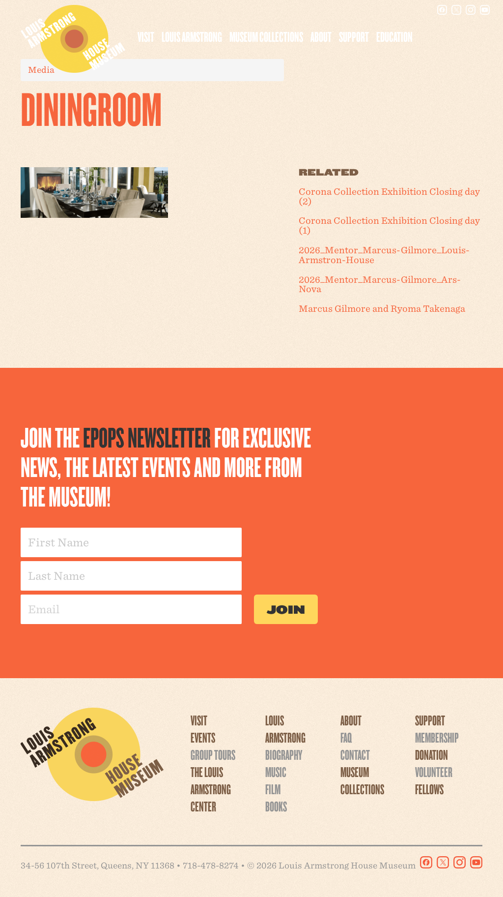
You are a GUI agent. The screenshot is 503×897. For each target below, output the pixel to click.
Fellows (429, 789)
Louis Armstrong (192, 36)
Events (203, 737)
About (321, 36)
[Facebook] (442, 10)
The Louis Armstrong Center (211, 789)
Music (275, 771)
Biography (283, 754)
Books (276, 806)
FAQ (346, 737)
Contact (355, 754)
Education (394, 36)
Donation (431, 754)
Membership (437, 737)
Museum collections (266, 36)
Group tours (213, 754)
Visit (146, 36)
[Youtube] (485, 10)
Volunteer (433, 771)
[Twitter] (456, 10)
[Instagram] (470, 10)
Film (272, 789)
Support (354, 36)
